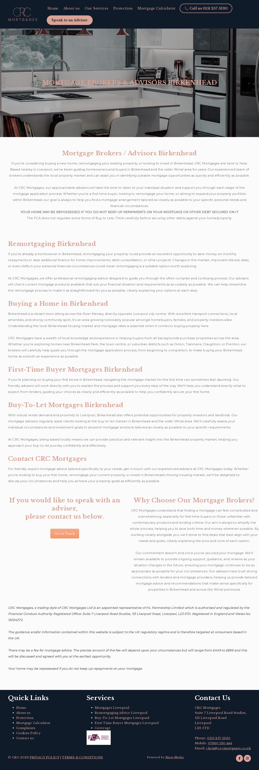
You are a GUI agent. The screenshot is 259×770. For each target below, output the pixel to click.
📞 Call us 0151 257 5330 (206, 8)
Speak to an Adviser (70, 20)
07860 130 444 (220, 743)
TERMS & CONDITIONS (82, 757)
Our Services (96, 8)
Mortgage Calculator (157, 8)
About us (71, 8)
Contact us (25, 738)
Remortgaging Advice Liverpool (121, 713)
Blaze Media (175, 757)
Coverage (102, 728)
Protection (123, 8)
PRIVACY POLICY (44, 757)
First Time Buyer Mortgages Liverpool (127, 723)
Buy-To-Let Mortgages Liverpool (122, 718)
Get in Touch (65, 533)
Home (53, 8)
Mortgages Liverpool (112, 708)
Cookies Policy (28, 733)
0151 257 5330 (218, 738)
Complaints (25, 728)
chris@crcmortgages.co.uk (228, 748)
